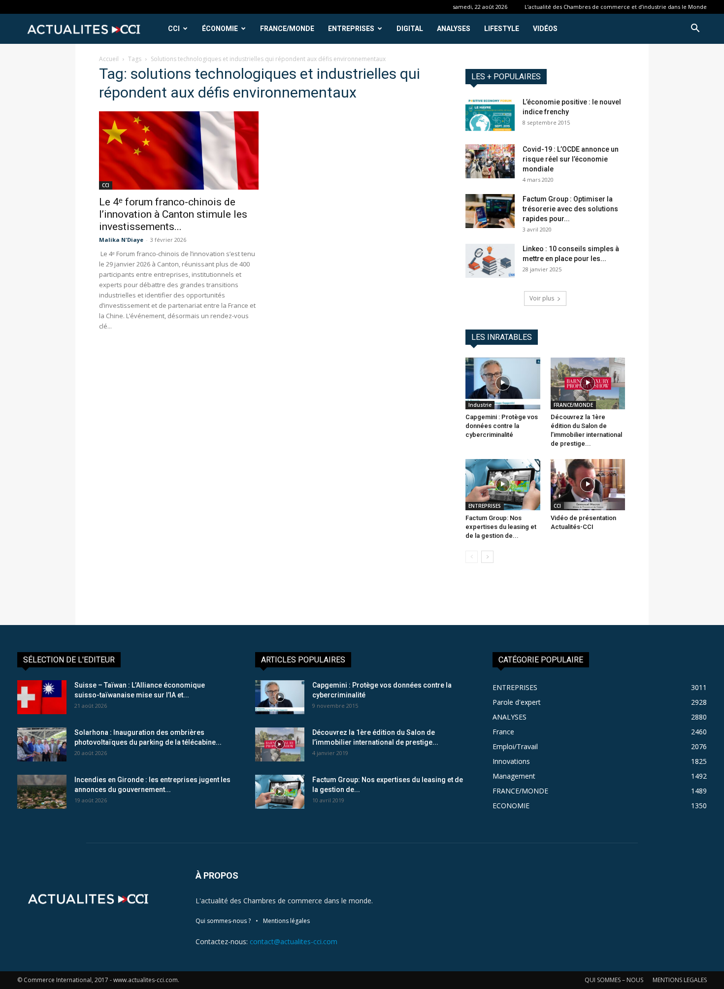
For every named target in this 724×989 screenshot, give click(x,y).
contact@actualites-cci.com (293, 941)
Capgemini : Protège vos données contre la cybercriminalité (501, 425)
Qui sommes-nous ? (223, 921)
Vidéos (545, 29)
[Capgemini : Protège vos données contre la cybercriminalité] (502, 383)
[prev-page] (471, 557)
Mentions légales (286, 921)
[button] (695, 29)
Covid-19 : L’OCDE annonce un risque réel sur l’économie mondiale (571, 159)
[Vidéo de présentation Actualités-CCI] (588, 484)
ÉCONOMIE (220, 29)
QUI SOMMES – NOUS (614, 980)
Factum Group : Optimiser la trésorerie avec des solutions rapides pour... (570, 209)
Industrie (480, 404)
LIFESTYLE (501, 29)
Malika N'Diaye (121, 239)
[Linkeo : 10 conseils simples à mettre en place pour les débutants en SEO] (490, 261)
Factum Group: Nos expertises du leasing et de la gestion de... (500, 526)
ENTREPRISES (351, 29)
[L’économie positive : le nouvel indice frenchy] (490, 114)
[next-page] (487, 557)
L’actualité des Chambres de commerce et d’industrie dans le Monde (616, 6)
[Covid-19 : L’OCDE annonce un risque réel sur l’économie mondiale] (490, 161)
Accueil (109, 59)
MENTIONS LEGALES (680, 980)
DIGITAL (409, 29)
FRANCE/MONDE (287, 29)
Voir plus (541, 298)
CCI (174, 29)
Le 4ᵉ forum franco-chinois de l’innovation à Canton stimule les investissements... (173, 214)
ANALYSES (453, 29)
